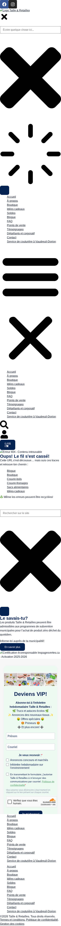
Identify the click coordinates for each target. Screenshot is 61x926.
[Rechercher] (4, 611)
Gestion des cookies (12, 923)
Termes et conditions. (12, 919)
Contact (11, 237)
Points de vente (16, 225)
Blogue (11, 217)
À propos (12, 200)
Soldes (11, 213)
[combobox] (30, 513)
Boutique (12, 205)
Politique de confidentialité (42, 919)
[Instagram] (12, 4)
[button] (30, 307)
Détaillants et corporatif (21, 233)
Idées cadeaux (16, 209)
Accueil (11, 196)
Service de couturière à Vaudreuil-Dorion (31, 241)
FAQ (9, 221)
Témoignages (15, 229)
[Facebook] (4, 4)
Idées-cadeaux (16, 491)
